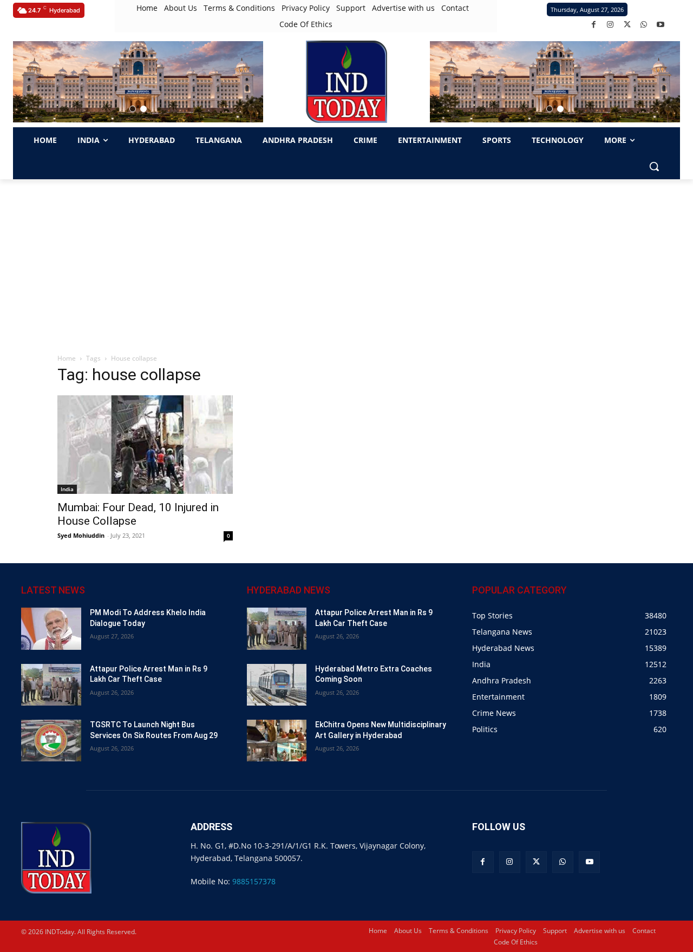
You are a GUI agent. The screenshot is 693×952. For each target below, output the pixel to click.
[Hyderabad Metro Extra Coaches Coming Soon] (277, 685)
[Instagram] (610, 24)
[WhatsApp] (644, 24)
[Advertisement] (346, 260)
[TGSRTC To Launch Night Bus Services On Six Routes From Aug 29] (51, 740)
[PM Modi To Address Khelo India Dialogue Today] (51, 628)
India (67, 489)
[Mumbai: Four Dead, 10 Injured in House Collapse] (145, 444)
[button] (132, 109)
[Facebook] (593, 24)
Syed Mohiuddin (80, 535)
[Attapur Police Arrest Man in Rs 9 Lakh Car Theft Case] (51, 685)
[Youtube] (660, 24)
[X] (627, 24)
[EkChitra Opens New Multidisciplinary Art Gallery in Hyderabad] (277, 740)
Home (66, 358)
